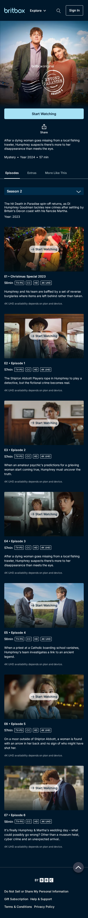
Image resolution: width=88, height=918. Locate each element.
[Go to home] (44, 880)
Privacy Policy (44, 906)
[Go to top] (78, 867)
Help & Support (41, 899)
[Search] (58, 10)
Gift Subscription (16, 899)
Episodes (12, 173)
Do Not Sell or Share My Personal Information (36, 891)
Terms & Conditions (18, 906)
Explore (36, 10)
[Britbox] (14, 10)
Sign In (74, 10)
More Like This (56, 173)
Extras (32, 173)
